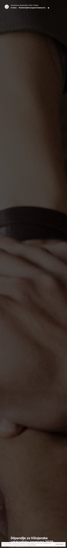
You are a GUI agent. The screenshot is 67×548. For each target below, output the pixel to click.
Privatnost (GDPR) (31, 545)
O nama (13, 8)
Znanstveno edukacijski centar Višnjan (24, 5)
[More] (48, 8)
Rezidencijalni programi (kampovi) (32, 8)
